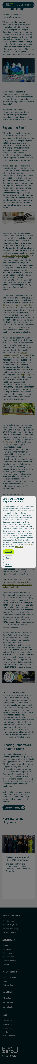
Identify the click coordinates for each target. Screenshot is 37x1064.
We (4, 506)
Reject (8, 558)
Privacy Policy (28, 544)
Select (8, 564)
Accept (8, 552)
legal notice (19, 547)
